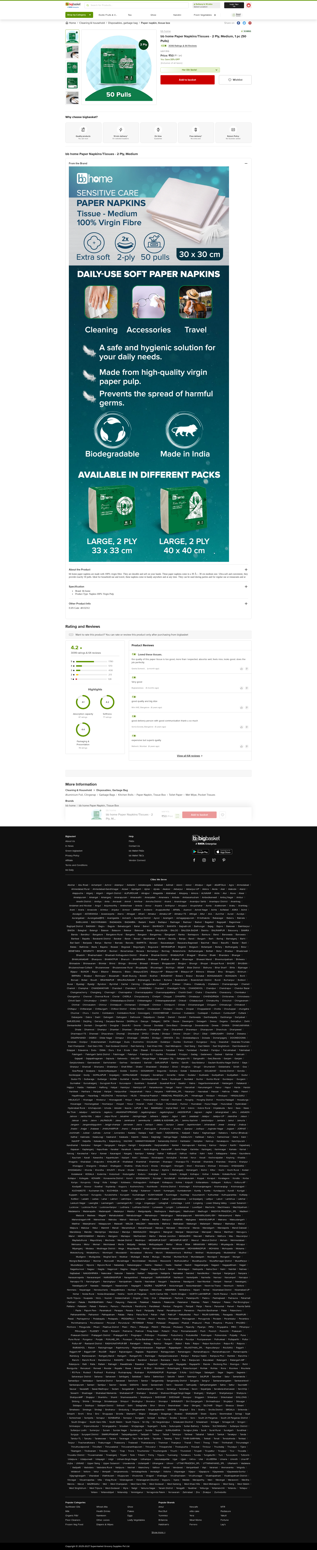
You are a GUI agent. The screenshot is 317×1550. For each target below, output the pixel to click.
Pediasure (226, 1511)
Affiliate (69, 860)
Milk (67, 1511)
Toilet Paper (176, 794)
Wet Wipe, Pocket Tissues (200, 794)
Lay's (223, 1524)
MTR (223, 1506)
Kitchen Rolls (126, 794)
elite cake (194, 1511)
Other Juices (103, 1520)
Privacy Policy (72, 855)
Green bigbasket (73, 850)
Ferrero (193, 1524)
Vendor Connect (137, 860)
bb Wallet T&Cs (136, 855)
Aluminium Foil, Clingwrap (81, 794)
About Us (70, 841)
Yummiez (163, 1515)
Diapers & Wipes (104, 1524)
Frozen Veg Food (74, 1524)
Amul (161, 1506)
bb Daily (69, 870)
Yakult (224, 1515)
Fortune (225, 1520)
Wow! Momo (196, 1520)
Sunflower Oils (72, 1506)
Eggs (130, 1515)
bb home (165, 31)
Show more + (158, 1532)
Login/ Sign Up (234, 5)
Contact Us (134, 846)
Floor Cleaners (72, 1520)
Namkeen (101, 1515)
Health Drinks (103, 1511)
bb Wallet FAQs (136, 850)
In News (69, 846)
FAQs (131, 841)
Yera (192, 1515)
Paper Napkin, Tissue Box (152, 794)
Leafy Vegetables (136, 1520)
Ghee (130, 1506)
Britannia (162, 1520)
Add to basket (187, 79)
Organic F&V (71, 1515)
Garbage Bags (108, 794)
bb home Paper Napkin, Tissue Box (99, 805)
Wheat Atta (101, 1506)
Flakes (130, 1511)
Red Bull (162, 1511)
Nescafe (194, 1506)
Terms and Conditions (76, 865)
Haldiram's (163, 1524)
